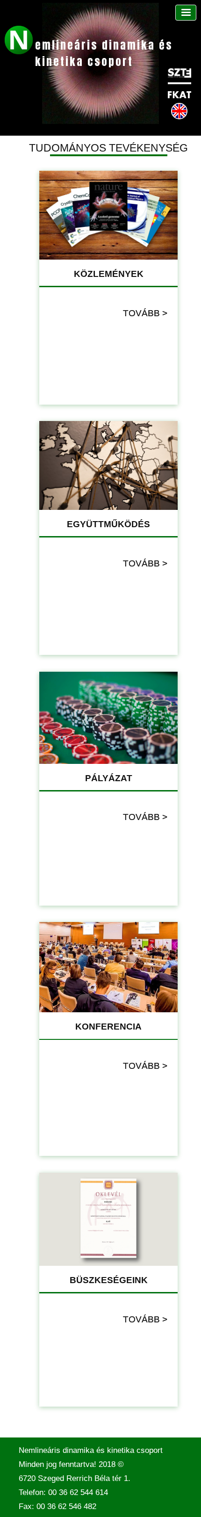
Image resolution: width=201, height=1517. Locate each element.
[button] (185, 13)
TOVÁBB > (145, 313)
